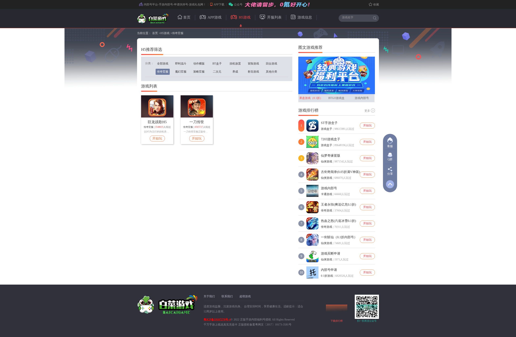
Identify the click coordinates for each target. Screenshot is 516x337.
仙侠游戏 (326, 161)
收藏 (376, 4)
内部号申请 (329, 269)
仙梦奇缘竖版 (330, 155)
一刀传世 (196, 122)
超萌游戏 (245, 296)
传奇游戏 (326, 210)
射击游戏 (253, 71)
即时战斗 (180, 63)
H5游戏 (244, 17)
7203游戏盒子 (330, 139)
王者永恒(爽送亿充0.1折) (338, 204)
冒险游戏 (253, 63)
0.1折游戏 (327, 275)
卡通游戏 (326, 194)
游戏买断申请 (330, 253)
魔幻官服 (180, 71)
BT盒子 (217, 63)
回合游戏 (271, 63)
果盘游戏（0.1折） (311, 98)
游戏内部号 (362, 98)
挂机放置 (235, 63)
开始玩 (157, 138)
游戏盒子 (326, 128)
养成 (235, 71)
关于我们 (209, 296)
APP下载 (218, 4)
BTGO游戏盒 (336, 98)
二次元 (217, 71)
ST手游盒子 (329, 123)
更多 (367, 110)
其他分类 (271, 71)
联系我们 (227, 296)
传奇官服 (177, 33)
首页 (186, 17)
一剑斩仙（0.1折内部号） (339, 237)
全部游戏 (162, 63)
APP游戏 (214, 17)
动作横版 (199, 63)
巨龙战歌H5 (157, 122)
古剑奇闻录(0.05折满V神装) (340, 172)
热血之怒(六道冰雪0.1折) (338, 221)
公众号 (238, 4)
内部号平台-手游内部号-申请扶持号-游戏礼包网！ (175, 4)
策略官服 (199, 71)
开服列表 (274, 17)
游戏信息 (304, 17)
